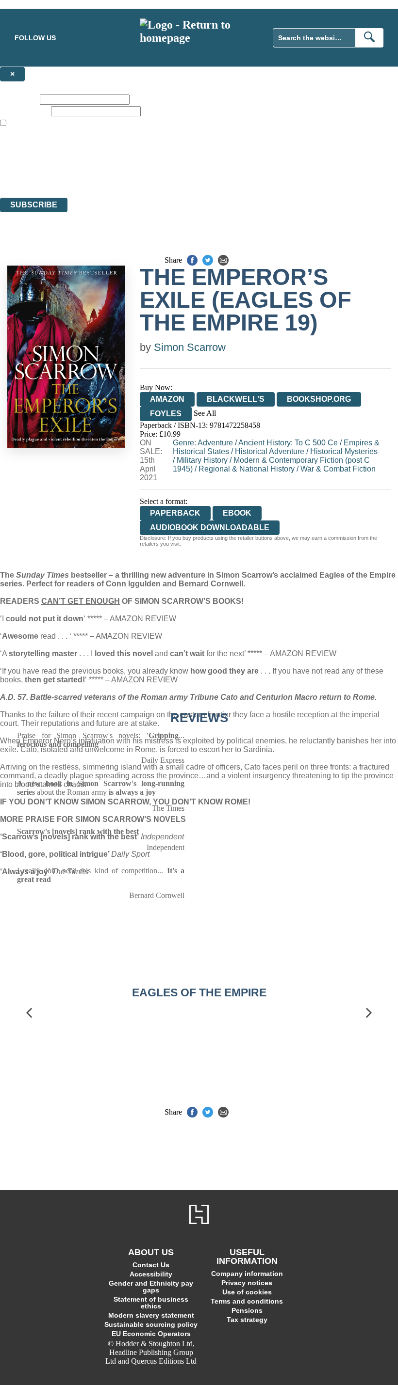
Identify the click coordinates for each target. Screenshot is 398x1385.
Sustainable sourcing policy (151, 1324)
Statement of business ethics (151, 1302)
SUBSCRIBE (33, 205)
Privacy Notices (192, 176)
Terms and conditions (247, 1301)
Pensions (247, 1310)
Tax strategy (247, 1319)
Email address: (24, 111)
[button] (29, 1013)
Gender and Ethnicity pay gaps (151, 1286)
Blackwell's (236, 399)
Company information (247, 1273)
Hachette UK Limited (99, 158)
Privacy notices (246, 1283)
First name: (19, 99)
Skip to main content (31, 4)
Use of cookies (247, 1292)
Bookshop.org (319, 399)
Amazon (167, 399)
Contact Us (151, 1265)
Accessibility (151, 1274)
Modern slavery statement (151, 1315)
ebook (237, 513)
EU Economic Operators (151, 1334)
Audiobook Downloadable (209, 527)
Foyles (166, 413)
